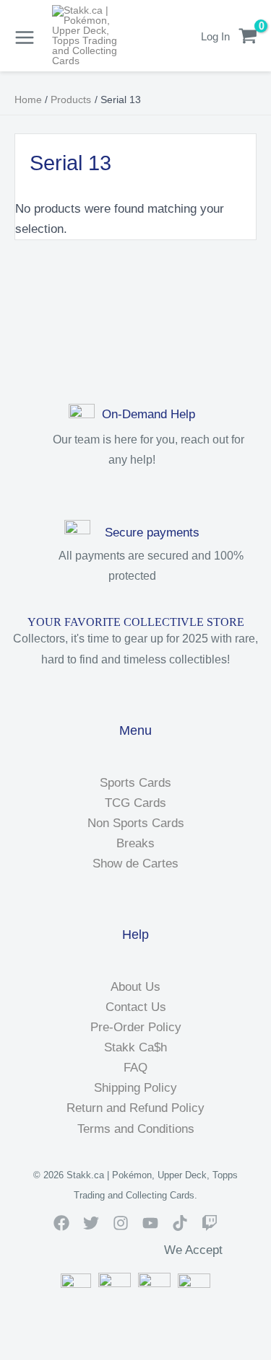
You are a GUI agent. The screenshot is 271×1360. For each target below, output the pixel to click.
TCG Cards (135, 803)
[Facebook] (61, 1223)
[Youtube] (150, 1223)
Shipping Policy (135, 1088)
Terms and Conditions (135, 1129)
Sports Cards (135, 783)
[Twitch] (209, 1223)
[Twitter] (91, 1223)
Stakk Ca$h (135, 1047)
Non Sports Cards (135, 823)
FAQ (135, 1067)
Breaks (135, 843)
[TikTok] (180, 1223)
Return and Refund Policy (135, 1108)
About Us (135, 987)
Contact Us (136, 1007)
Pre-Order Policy (135, 1027)
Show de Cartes (135, 863)
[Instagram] (120, 1223)
